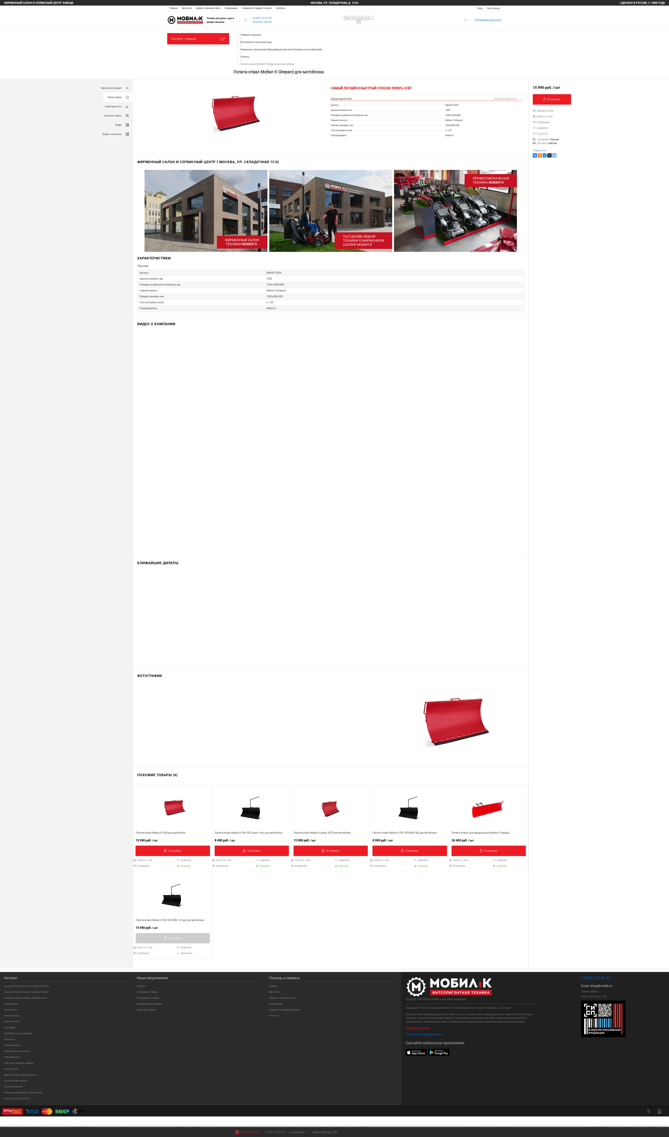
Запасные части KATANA (17, 1098)
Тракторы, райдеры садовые (19, 1063)
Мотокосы (9, 1039)
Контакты (280, 8)
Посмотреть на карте (418, 1028)
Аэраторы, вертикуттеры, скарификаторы (25, 998)
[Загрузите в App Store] (416, 1052)
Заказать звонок (262, 21)
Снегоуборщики (12, 1057)
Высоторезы (10, 1009)
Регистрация (493, 8)
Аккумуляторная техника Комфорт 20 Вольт (26, 986)
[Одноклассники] (540, 155)
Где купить (187, 8)
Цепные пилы (11, 1069)
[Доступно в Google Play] (438, 1052)
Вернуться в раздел (111, 88)
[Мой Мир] (545, 155)
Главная (173, 8)
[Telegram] (554, 155)
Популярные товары (147, 992)
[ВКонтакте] (535, 155)
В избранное (143, 865)
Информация (231, 8)
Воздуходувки (11, 1003)
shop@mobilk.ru (601, 986)
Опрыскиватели (12, 1045)
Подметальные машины (16, 1051)
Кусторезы (10, 1027)
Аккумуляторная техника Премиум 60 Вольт (27, 992)
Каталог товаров (183, 39)
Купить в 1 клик (144, 860)
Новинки (141, 986)
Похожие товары (113, 115)
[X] (549, 155)
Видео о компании (112, 134)
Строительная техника (15, 1080)
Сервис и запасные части (208, 8)
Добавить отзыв (545, 110)
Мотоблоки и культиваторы (18, 1033)
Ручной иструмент (13, 1086)
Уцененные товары (146, 1009)
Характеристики (113, 106)
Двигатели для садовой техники (20, 1074)
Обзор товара (114, 97)
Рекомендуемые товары (149, 1003)
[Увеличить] (231, 114)
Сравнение (186, 860)
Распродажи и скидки (148, 998)
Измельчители (11, 1021)
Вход (480, 8)
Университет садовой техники (257, 8)
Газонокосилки (12, 1015)
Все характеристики (505, 98)
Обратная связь (250, 1132)
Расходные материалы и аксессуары (23, 1092)
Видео (118, 125)
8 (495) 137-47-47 (262, 18)
